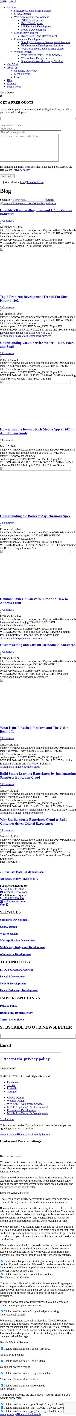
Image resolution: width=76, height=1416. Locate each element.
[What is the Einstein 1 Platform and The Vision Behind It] (35, 681)
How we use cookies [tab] (11, 1156)
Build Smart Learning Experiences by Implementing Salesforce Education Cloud (38, 775)
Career (18, 77)
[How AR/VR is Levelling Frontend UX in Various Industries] (28, 203)
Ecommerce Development (28, 39)
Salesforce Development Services (32, 10)
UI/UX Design (22, 13)
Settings (45, 1134)
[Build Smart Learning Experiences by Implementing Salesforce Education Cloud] (20, 766)
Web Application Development (31, 16)
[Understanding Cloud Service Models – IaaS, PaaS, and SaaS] (25, 335)
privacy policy (22, 169)
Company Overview (25, 70)
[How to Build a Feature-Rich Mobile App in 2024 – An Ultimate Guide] (35, 382)
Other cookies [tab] (8, 1388)
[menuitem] (41, 34)
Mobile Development (26, 32)
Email (5, 1045)
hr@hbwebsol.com (14, 901)
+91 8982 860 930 (13, 898)
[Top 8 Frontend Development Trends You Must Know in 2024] (35, 250)
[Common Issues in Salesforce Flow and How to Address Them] (35, 552)
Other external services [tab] (12, 1314)
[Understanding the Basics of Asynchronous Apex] (35, 469)
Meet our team (22, 73)
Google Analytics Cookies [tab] (14, 1277)
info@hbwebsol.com (31, 182)
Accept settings (8, 1134)
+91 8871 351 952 (13, 888)
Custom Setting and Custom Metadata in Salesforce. (38, 645)
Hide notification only (29, 1134)
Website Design (23, 51)
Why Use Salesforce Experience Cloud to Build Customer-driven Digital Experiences (34, 821)
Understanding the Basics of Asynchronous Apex (35, 516)
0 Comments (7, 220)
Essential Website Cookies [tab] (14, 1192)
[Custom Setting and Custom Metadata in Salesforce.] (21, 638)
